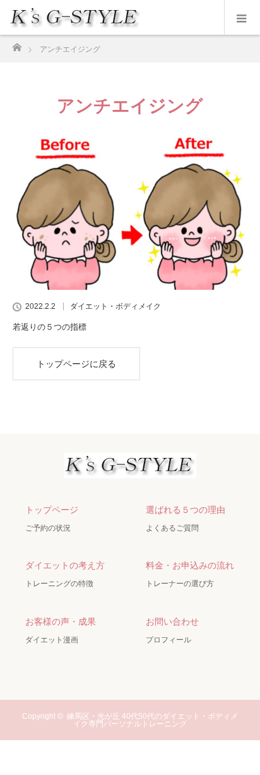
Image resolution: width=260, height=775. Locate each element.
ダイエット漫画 (51, 639)
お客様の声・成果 (60, 621)
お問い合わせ (172, 621)
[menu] (242, 17)
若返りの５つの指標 (49, 327)
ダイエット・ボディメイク (115, 306)
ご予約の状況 (48, 528)
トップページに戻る (76, 364)
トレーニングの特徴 (59, 583)
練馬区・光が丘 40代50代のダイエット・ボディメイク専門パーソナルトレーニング (152, 720)
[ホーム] (17, 44)
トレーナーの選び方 (180, 583)
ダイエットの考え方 (65, 565)
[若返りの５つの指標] (130, 212)
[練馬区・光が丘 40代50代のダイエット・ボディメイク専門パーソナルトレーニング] (130, 467)
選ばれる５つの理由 (185, 510)
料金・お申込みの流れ (190, 565)
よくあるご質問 (172, 528)
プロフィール (168, 639)
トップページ (51, 510)
